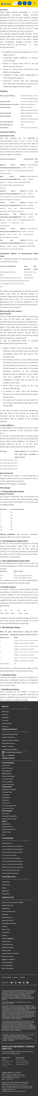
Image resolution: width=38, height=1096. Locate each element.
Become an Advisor (7, 956)
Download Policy (7, 792)
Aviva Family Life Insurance (10, 873)
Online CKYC (5, 800)
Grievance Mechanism (8, 737)
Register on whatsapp (8, 959)
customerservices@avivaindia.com (13, 1074)
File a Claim (5, 813)
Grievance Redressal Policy (10, 734)
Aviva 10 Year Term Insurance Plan (12, 852)
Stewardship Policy (7, 905)
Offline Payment (7, 773)
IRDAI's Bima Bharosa (8, 743)
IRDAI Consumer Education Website (12, 902)
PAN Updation (6, 797)
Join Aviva (5, 720)
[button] (25, 3)
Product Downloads (8, 784)
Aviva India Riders (7, 965)
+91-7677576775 (11, 1077)
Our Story (5, 714)
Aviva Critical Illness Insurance (11, 870)
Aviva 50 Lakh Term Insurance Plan (12, 849)
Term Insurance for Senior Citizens (12, 861)
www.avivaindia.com (20, 1091)
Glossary (16, 977)
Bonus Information (7, 968)
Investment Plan (7, 843)
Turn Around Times (8, 808)
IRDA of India (6, 929)
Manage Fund (6, 824)
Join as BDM (5, 932)
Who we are (5, 711)
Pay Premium (6, 765)
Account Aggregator (8, 938)
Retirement (5, 891)
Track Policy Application (9, 805)
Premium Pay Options (8, 776)
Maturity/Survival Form (9, 829)
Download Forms (7, 827)
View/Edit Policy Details (9, 789)
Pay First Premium (7, 768)
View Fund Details (7, 962)
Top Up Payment (7, 771)
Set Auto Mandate (7, 781)
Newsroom (5, 726)
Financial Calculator (8, 947)
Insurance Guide (7, 723)
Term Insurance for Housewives (11, 858)
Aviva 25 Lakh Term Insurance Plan (12, 846)
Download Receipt (7, 779)
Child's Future (6, 885)
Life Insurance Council (8, 911)
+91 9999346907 (10, 755)
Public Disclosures (7, 944)
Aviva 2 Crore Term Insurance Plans (12, 867)
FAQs (3, 835)
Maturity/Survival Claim (9, 819)
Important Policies (7, 920)
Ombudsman (6, 908)
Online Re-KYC (6, 803)
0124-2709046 (21, 1076)
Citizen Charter (6, 832)
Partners (4, 935)
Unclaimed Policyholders (9, 816)
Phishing (4, 926)
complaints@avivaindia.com (13, 752)
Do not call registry (6, 977)
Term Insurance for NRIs (9, 855)
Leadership (5, 717)
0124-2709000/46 (11, 1072)
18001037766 (10, 1076)
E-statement (5, 795)
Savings (4, 888)
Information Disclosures (9, 923)
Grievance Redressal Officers (10, 740)
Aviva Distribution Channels (10, 953)
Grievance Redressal (9, 729)
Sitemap (22, 977)
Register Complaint (7, 746)
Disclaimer (5, 914)
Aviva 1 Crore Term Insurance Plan (12, 864)
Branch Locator (6, 950)
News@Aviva (6, 894)
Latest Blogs (5, 882)
